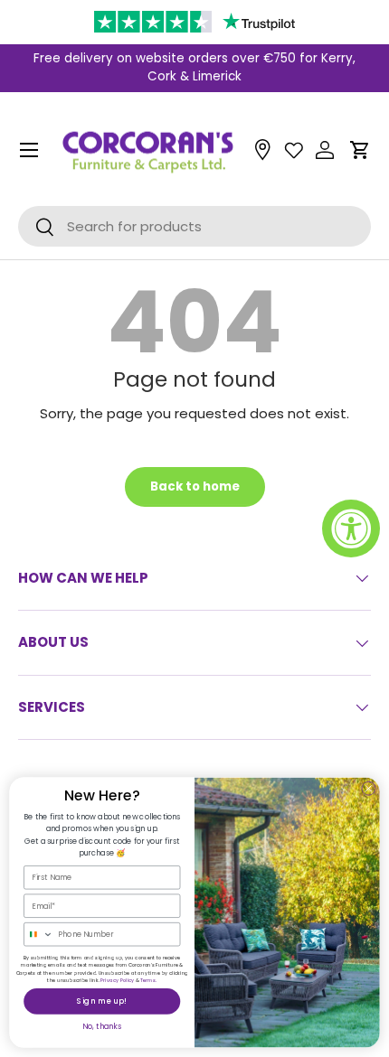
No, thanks (101, 1026)
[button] (360, 150)
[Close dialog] (369, 788)
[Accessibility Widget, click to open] (351, 528)
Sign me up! (102, 1001)
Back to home (195, 486)
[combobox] (38, 934)
